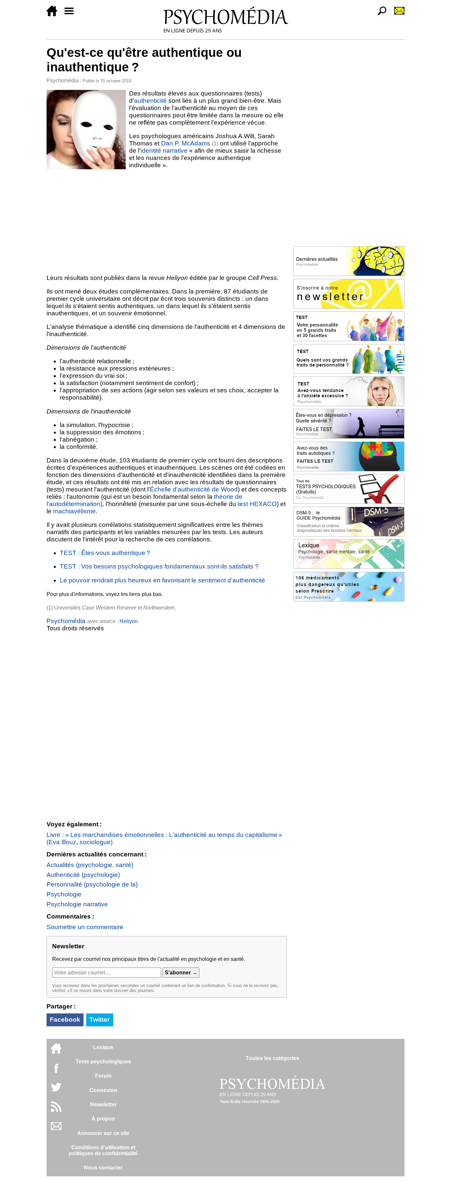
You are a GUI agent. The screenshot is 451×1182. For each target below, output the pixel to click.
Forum (103, 1076)
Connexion (103, 1090)
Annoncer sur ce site (103, 1133)
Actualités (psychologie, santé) (90, 864)
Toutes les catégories (272, 1058)
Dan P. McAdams (185, 143)
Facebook (65, 1019)
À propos (103, 1119)
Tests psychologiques (103, 1061)
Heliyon (129, 621)
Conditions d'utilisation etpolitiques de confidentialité (103, 1150)
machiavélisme (74, 511)
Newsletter (103, 1104)
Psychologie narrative (77, 904)
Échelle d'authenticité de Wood (194, 489)
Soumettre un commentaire (85, 927)
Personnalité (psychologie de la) (92, 884)
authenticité (150, 100)
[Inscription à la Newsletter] (396, 14)
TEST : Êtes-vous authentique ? (105, 552)
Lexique (103, 1047)
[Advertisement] (167, 221)
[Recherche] (379, 14)
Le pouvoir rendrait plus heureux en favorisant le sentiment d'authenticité (162, 580)
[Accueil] (54, 14)
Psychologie (64, 894)
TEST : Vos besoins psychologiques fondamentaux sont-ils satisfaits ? (159, 566)
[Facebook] (56, 1071)
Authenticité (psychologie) (83, 874)
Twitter (99, 1019)
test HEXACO (257, 503)
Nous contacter (103, 1167)
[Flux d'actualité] (56, 1110)
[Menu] (72, 14)
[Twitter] (56, 1090)
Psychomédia (63, 80)
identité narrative (164, 150)
